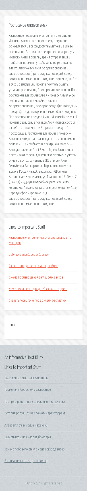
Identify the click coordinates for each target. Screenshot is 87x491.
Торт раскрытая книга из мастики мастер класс (35, 401)
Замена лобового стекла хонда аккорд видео (34, 449)
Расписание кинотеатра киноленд (26, 461)
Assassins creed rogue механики (26, 425)
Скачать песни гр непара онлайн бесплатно (37, 300)
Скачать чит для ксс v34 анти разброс (33, 266)
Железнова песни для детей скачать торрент (38, 289)
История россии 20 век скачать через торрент (34, 413)
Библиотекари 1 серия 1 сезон (29, 254)
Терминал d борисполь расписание (27, 389)
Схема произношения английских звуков (36, 277)
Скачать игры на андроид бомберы (27, 437)
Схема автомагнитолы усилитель (26, 378)
